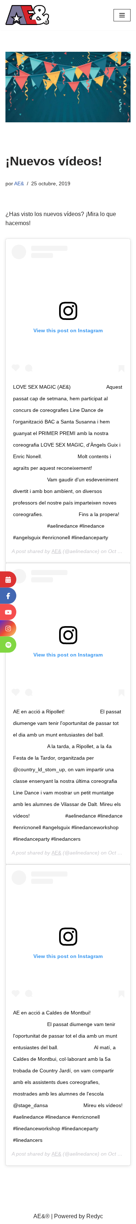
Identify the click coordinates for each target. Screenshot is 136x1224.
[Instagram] (8, 628)
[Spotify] (8, 645)
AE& (19, 183)
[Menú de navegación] (122, 15)
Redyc (94, 1216)
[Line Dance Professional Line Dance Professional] (27, 15)
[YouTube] (8, 612)
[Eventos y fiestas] (8, 579)
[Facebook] (8, 596)
